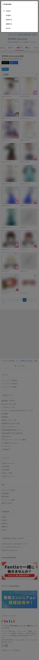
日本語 (8, 11)
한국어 (8, 28)
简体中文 (9, 20)
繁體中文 (9, 24)
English (8, 15)
